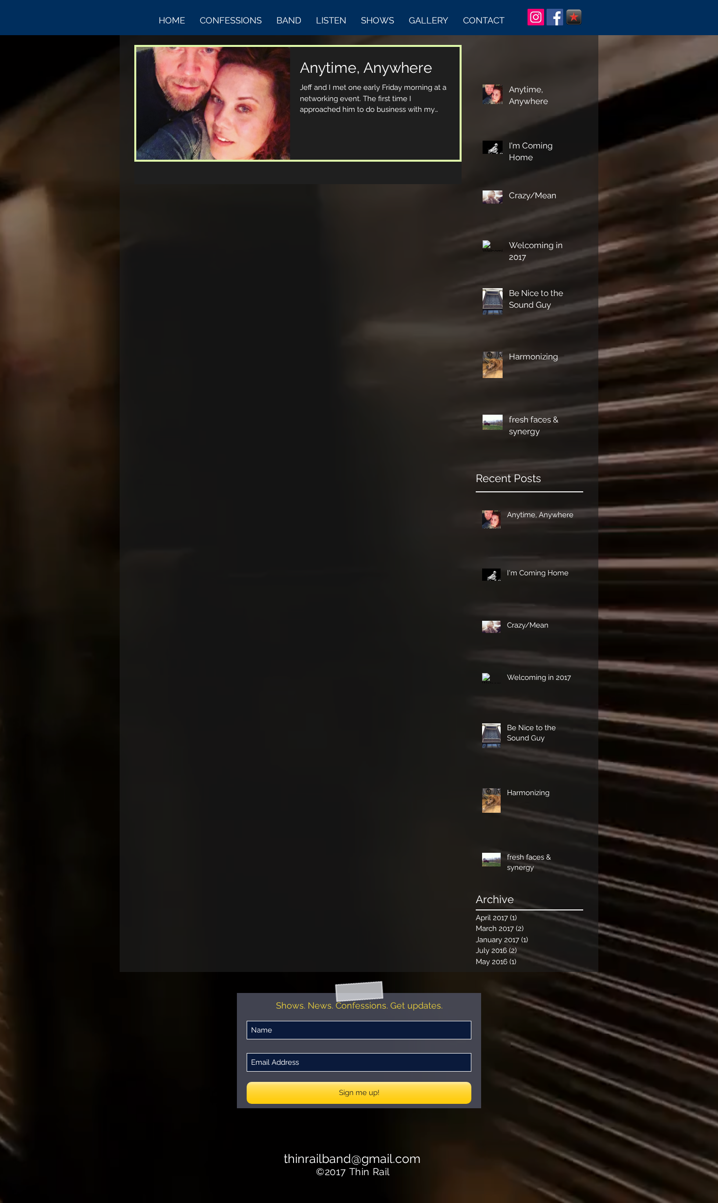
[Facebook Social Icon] (555, 17)
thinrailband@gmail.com (352, 1158)
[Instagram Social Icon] (536, 17)
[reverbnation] (574, 17)
